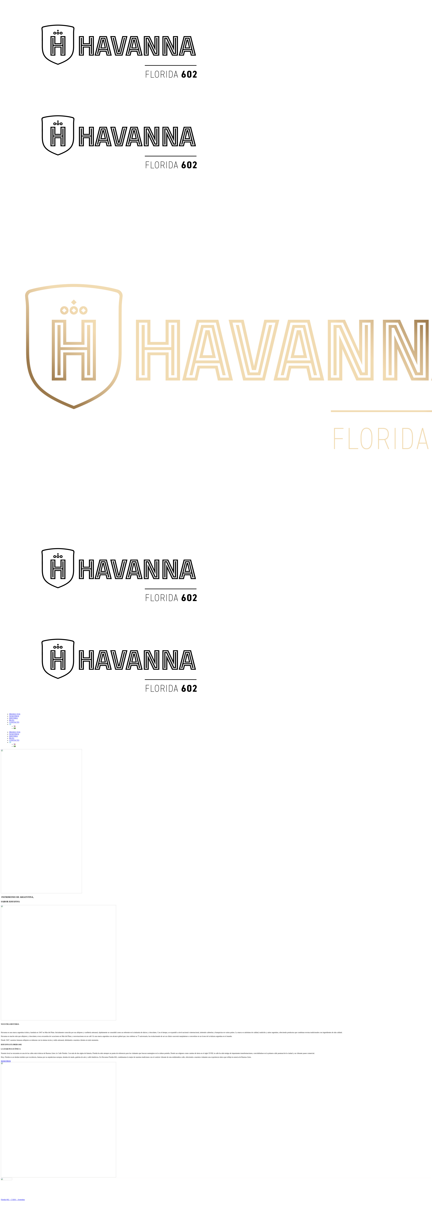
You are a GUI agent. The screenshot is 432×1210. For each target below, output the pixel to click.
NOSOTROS (6, 1061)
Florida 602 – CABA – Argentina (13, 1200)
